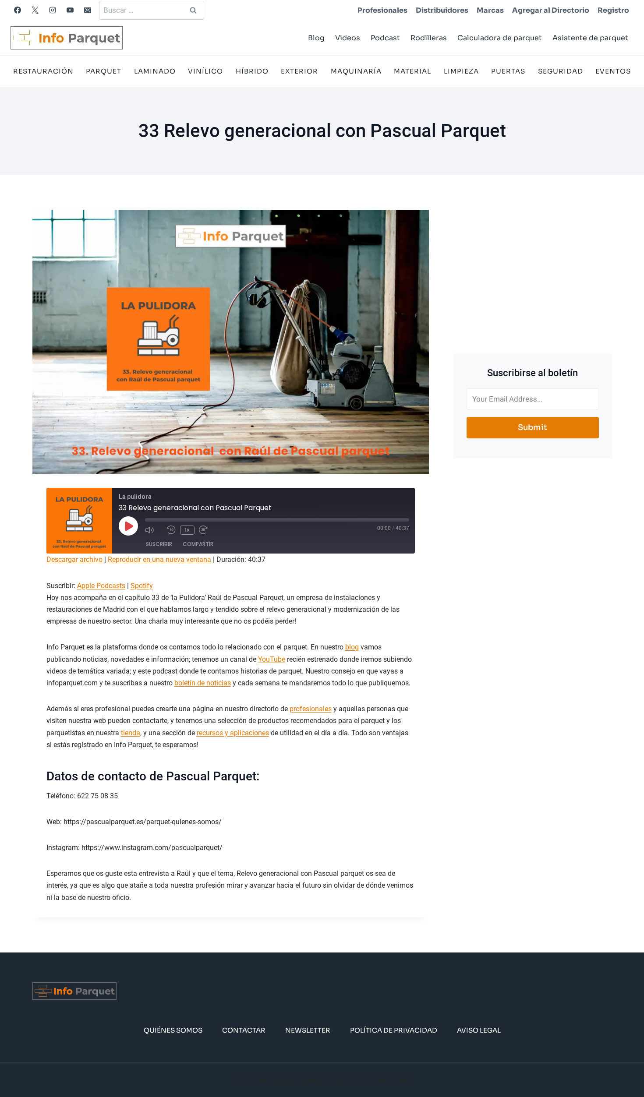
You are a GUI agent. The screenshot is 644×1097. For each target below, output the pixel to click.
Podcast (385, 37)
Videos (347, 37)
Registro (613, 10)
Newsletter (307, 1030)
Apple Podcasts (101, 586)
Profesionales (382, 10)
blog (352, 647)
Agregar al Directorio (550, 10)
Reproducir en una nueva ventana (159, 559)
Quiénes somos (173, 1030)
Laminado (155, 71)
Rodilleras (428, 37)
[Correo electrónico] (88, 10)
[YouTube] (70, 10)
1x (187, 529)
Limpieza (461, 71)
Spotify (142, 586)
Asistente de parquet (590, 37)
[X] (35, 10)
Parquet (103, 71)
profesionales (311, 709)
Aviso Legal (479, 1030)
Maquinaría (356, 71)
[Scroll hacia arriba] (623, 1063)
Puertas (508, 71)
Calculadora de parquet (499, 37)
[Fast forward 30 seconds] (207, 530)
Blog (316, 37)
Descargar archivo (74, 559)
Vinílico (205, 71)
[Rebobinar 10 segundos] (171, 530)
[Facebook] (18, 10)
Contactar (243, 1030)
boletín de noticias (202, 683)
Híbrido (252, 71)
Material (412, 71)
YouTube (271, 659)
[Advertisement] (532, 271)
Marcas (490, 10)
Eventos (613, 71)
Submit (532, 427)
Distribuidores (442, 10)
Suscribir (159, 544)
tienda (130, 733)
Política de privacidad (393, 1030)
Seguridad (560, 71)
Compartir (198, 544)
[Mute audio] (154, 530)
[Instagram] (53, 10)
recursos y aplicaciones (233, 733)
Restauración (43, 71)
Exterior (299, 71)
